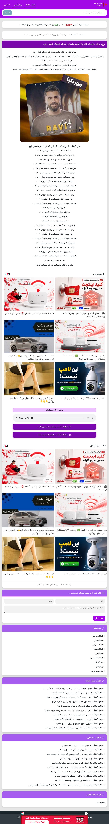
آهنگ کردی (98, 649)
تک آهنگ (74, 35)
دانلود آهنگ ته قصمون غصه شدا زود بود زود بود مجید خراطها (77, 701)
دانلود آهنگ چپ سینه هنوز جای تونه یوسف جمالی (81, 758)
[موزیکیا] (100, 4)
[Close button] (86, 813)
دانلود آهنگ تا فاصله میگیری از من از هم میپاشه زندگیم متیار (76, 771)
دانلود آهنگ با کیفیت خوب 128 (53, 434)
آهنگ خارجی (97, 644)
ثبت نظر (99, 618)
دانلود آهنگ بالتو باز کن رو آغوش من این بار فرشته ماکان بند (77, 693)
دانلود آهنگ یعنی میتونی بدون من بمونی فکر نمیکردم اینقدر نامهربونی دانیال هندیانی (66, 785)
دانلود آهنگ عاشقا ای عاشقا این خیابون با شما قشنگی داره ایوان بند (74, 728)
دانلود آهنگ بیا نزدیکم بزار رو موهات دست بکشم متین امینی (77, 763)
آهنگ (58, 56)
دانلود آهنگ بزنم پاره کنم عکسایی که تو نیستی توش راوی (71, 44)
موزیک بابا (100, 802)
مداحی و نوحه (97, 671)
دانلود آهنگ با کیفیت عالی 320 (53, 426)
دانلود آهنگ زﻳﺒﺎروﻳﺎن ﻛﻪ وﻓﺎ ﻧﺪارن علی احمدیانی (82, 745)
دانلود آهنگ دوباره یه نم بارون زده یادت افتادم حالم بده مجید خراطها (74, 710)
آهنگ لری (99, 653)
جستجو (7, 12)
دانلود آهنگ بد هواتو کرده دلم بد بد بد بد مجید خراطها (80, 706)
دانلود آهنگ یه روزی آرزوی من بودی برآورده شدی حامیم (79, 723)
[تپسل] (22, 813)
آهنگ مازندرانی (96, 658)
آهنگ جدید (31, 4)
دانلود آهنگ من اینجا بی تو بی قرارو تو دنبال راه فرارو (81, 750)
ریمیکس (18, 4)
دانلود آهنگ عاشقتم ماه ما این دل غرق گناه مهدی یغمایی (78, 776)
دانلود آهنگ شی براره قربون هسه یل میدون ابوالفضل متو (79, 780)
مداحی (7, 4)
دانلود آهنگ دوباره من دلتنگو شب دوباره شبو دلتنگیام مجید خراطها (74, 697)
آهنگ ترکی (98, 640)
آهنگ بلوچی (98, 636)
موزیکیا (83, 35)
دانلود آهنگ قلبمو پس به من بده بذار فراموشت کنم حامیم (78, 719)
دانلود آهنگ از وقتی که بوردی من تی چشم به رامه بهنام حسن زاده (75, 767)
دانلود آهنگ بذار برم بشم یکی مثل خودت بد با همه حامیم (78, 715)
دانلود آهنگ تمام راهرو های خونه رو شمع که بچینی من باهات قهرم (75, 754)
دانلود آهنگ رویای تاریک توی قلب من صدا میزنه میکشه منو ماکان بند (73, 688)
